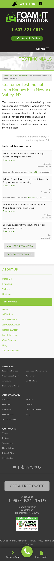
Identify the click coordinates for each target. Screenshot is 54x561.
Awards (6, 309)
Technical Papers (11, 350)
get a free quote (27, 485)
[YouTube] (14, 467)
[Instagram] (35, 467)
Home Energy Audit (10, 386)
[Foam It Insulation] (27, 551)
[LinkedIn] (27, 467)
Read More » (9, 160)
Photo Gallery (9, 319)
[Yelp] (23, 467)
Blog (4, 345)
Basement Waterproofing (36, 371)
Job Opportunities (11, 324)
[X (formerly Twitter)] (31, 467)
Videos (6, 289)
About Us (10, 269)
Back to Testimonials (19, 254)
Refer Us (7, 278)
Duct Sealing (31, 381)
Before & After (10, 329)
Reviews (6, 294)
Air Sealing (6, 381)
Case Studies (9, 340)
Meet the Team (10, 335)
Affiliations (8, 314)
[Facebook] (18, 467)
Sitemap (30, 544)
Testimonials (9, 301)
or (27, 38)
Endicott (31, 197)
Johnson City (33, 172)
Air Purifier (30, 376)
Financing (7, 284)
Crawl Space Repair (10, 376)
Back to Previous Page (20, 245)
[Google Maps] (39, 467)
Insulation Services (10, 371)
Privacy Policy (36, 540)
